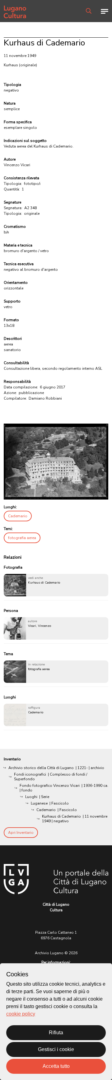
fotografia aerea (22, 537)
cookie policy (20, 1014)
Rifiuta (56, 1032)
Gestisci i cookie (56, 1049)
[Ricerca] (88, 11)
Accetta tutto (56, 1066)
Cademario (17, 516)
